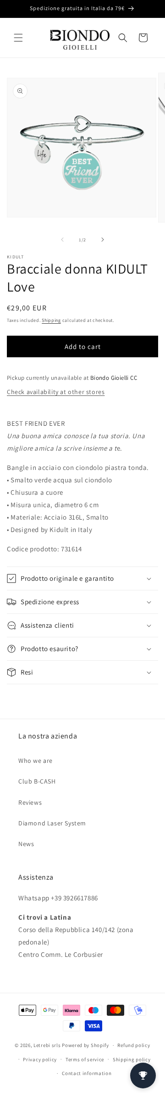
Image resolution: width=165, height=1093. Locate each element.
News (26, 844)
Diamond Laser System (52, 823)
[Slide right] (103, 239)
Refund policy (133, 1045)
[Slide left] (62, 239)
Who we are (35, 760)
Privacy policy (40, 1059)
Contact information (86, 1073)
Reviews (30, 802)
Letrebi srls (46, 1045)
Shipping (51, 320)
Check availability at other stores (55, 392)
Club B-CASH (37, 781)
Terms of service (85, 1059)
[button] (18, 38)
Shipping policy (132, 1059)
